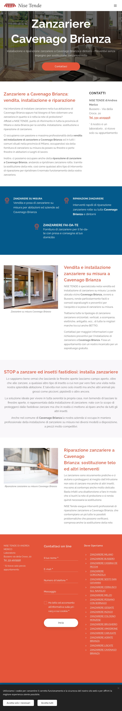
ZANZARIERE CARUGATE (103, 633)
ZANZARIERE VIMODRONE (104, 628)
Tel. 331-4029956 (99, 117)
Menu (115, 6)
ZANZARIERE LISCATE (101, 645)
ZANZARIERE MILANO (101, 554)
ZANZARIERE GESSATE (102, 607)
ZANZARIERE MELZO (101, 595)
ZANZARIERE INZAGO (101, 612)
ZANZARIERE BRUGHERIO (103, 624)
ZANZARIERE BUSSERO (102, 558)
